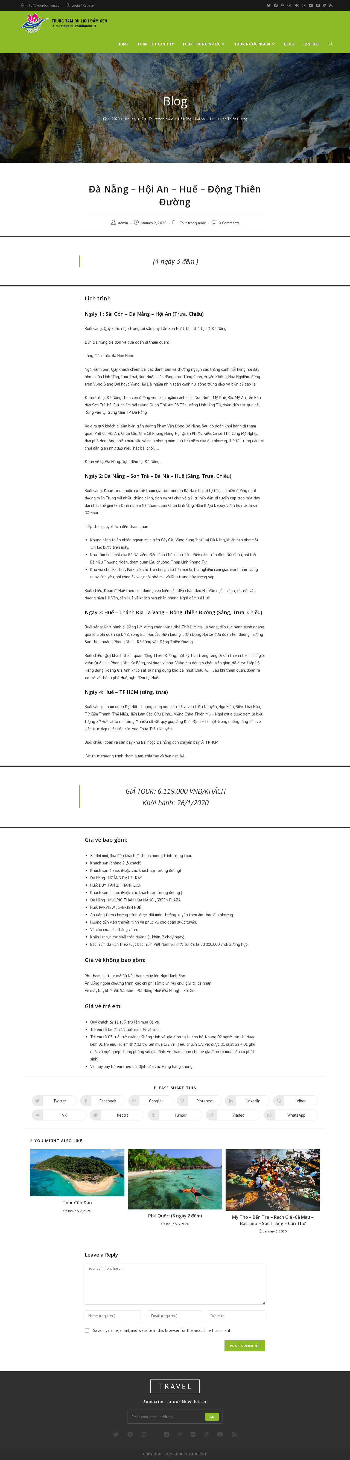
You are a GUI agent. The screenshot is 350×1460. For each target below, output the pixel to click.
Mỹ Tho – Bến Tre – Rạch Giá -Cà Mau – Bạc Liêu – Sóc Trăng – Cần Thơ (273, 1220)
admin (123, 222)
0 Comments (229, 222)
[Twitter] (268, 5)
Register (89, 5)
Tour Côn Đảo (77, 1203)
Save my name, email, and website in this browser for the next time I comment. (162, 1330)
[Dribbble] (289, 5)
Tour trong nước (193, 222)
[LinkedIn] (166, 1434)
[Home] (105, 119)
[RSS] (330, 5)
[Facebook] (275, 5)
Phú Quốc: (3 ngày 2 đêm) (175, 1216)
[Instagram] (304, 5)
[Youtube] (311, 5)
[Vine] (324, 5)
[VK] (297, 5)
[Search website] (331, 44)
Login (76, 5)
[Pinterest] (282, 5)
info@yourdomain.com (45, 5)
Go (212, 1417)
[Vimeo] (318, 5)
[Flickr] (193, 1434)
